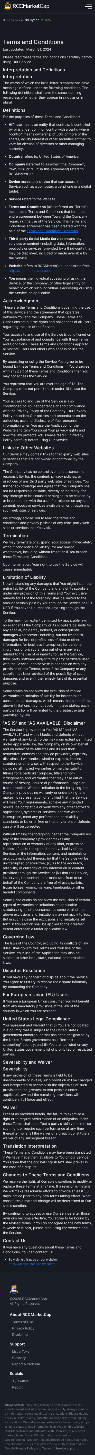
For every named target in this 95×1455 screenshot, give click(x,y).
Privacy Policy (23, 1328)
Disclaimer (20, 1334)
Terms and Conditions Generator (52, 231)
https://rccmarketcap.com (30, 270)
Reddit (17, 1387)
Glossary (19, 1358)
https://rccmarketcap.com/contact (32, 1264)
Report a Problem (26, 1364)
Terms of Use (22, 1322)
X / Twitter (20, 1381)
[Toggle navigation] (87, 7)
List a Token (21, 1351)
